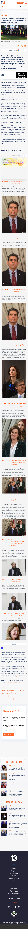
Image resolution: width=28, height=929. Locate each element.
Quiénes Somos (14, 888)
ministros (15, 693)
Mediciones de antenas (14, 896)
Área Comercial (14, 891)
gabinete (4, 696)
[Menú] (25, 3)
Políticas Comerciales (14, 893)
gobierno (21, 690)
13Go (14, 880)
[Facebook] (15, 907)
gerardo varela (7, 699)
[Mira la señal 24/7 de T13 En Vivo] (20, 3)
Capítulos (14, 875)
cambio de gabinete (8, 690)
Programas (14, 871)
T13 (2, 45)
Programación (14, 873)
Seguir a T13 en (13, 50)
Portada (14, 868)
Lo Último (3, 6)
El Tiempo (23, 6)
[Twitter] (12, 907)
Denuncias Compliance (14, 898)
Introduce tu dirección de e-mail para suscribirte (13, 726)
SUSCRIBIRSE (8, 734)
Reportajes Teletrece (13, 6)
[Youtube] (18, 907)
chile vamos (5, 693)
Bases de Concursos (14, 878)
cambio (12, 696)
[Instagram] (9, 907)
